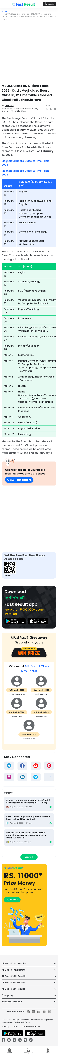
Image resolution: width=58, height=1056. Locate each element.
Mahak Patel (17, 716)
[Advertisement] (29, 51)
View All (29, 857)
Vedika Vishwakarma (16, 694)
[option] (29, 704)
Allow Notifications (19, 480)
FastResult (9, 105)
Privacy (5, 1026)
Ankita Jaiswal (41, 694)
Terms (15, 1026)
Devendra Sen (41, 716)
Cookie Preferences (31, 1026)
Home (4, 11)
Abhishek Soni (29, 738)
